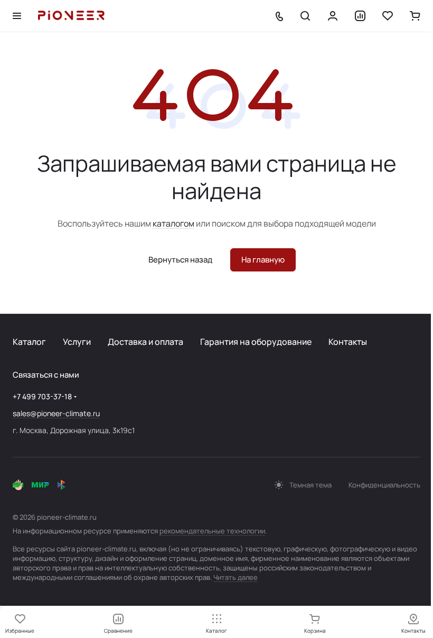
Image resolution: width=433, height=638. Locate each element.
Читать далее (235, 577)
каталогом (173, 223)
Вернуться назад (180, 259)
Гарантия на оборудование (256, 342)
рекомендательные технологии (212, 531)
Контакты (347, 342)
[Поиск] (305, 16)
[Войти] (332, 16)
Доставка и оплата (145, 342)
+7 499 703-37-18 (42, 396)
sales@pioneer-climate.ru (56, 413)
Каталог (29, 342)
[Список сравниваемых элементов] (360, 16)
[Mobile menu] (17, 16)
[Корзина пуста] (415, 16)
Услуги (77, 342)
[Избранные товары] (387, 16)
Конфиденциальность (384, 485)
